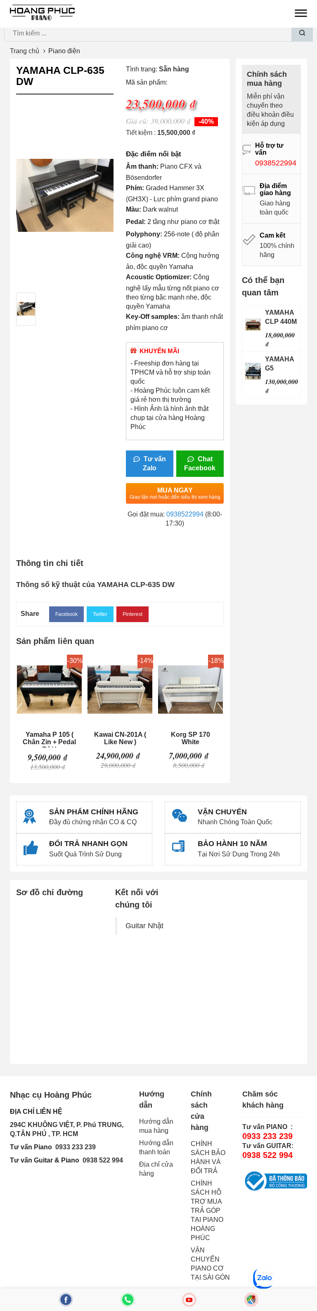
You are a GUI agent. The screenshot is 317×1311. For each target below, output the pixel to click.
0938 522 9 (99, 1160)
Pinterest (132, 614)
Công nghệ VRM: (153, 255)
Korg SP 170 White (190, 738)
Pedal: (136, 221)
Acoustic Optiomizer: (159, 277)
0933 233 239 (75, 1147)
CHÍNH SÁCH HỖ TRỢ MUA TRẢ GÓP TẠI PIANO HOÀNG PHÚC (207, 1210)
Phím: (135, 187)
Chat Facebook (199, 463)
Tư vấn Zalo (154, 463)
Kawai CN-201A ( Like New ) (120, 738)
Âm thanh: (142, 166)
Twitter (100, 614)
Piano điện (64, 50)
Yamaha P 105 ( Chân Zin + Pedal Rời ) (49, 739)
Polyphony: (144, 234)
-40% (206, 121)
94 (119, 1160)
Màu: (133, 209)
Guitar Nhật (144, 926)
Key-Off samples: (153, 316)
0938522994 (184, 514)
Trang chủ (24, 50)
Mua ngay (175, 493)
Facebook (66, 614)
